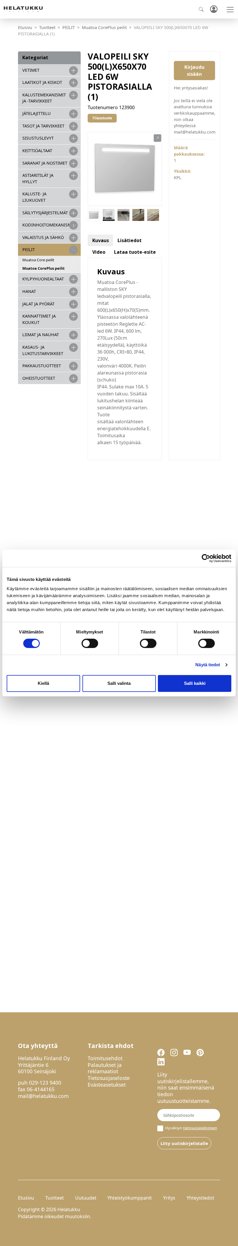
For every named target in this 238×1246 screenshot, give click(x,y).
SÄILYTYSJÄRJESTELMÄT (45, 212)
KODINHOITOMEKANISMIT (48, 225)
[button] (157, 138)
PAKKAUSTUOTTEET (41, 365)
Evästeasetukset (107, 1084)
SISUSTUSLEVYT (38, 138)
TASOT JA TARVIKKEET (43, 126)
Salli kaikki (194, 683)
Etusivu (25, 27)
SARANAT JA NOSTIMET (44, 163)
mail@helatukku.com (43, 1095)
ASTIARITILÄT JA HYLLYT (37, 178)
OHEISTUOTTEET (38, 378)
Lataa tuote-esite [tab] (135, 252)
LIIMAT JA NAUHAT (40, 334)
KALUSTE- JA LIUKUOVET (34, 197)
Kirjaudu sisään (194, 70)
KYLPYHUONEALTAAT (43, 279)
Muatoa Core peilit (38, 259)
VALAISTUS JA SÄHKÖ (43, 237)
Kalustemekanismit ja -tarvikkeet (44, 98)
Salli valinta (119, 683)
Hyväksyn (190, 1128)
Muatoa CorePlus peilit (104, 27)
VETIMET (30, 70)
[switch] (90, 643)
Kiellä (43, 683)
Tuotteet (47, 27)
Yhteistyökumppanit (129, 1198)
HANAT (29, 291)
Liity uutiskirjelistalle (184, 1143)
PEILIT (68, 27)
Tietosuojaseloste (109, 1077)
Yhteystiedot (200, 1198)
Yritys (169, 1198)
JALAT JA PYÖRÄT (38, 304)
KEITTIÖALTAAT (37, 150)
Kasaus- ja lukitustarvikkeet (42, 350)
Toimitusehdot (105, 1058)
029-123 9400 (45, 1082)
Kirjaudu (213, 9)
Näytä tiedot (207, 664)
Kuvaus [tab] (100, 240)
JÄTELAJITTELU (36, 113)
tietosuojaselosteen (200, 1127)
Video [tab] (98, 252)
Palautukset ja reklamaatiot (105, 1068)
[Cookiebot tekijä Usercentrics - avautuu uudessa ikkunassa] (206, 558)
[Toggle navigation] (230, 9)
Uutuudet (85, 1198)
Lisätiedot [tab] (130, 240)
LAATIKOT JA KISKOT (42, 82)
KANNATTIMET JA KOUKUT (39, 319)
